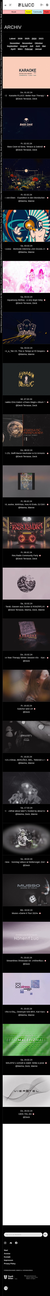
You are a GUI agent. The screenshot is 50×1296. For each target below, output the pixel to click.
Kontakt (7, 1257)
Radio (46, 12)
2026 (20, 38)
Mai (44, 46)
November (27, 43)
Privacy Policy (9, 1264)
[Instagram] (5, 1243)
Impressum (8, 1260)
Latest (12, 38)
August (23, 46)
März (20, 49)
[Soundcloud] (11, 1243)
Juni (38, 46)
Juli (31, 46)
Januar (38, 49)
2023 (41, 38)
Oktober (39, 43)
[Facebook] (16, 1243)
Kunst (28, 12)
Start (6, 1250)
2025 (27, 38)
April (13, 49)
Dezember (15, 43)
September (12, 46)
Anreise (7, 1254)
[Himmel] (5, 5)
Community (37, 12)
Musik (14, 12)
